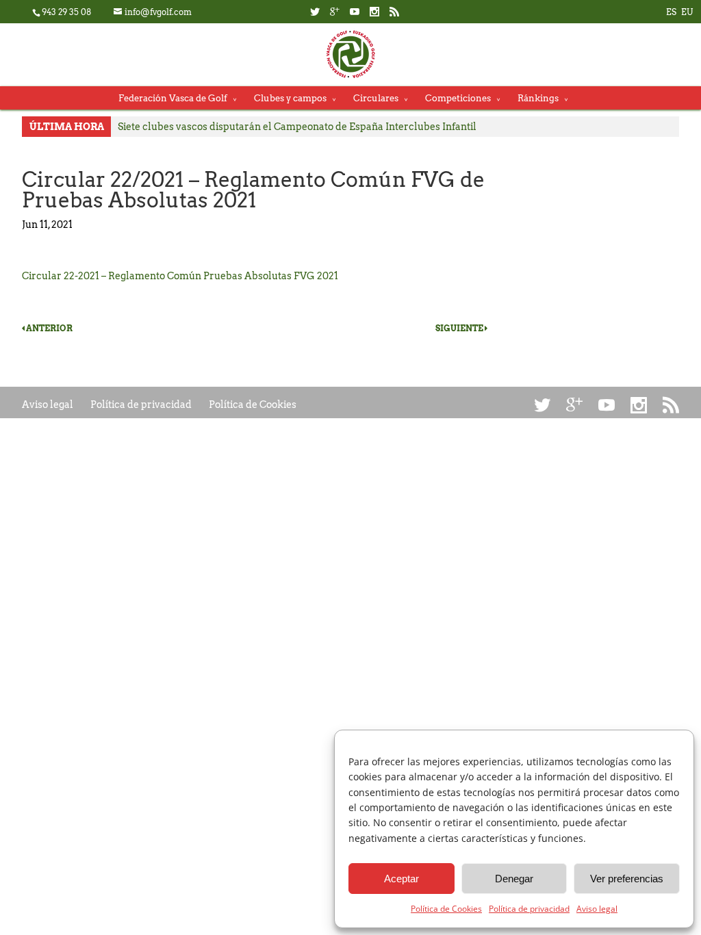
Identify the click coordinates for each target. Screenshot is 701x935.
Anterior (49, 328)
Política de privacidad (529, 908)
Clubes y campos (290, 98)
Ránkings (538, 98)
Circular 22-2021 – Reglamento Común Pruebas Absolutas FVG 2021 (180, 275)
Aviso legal (596, 908)
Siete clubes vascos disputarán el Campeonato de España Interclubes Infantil (297, 126)
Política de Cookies (446, 908)
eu (687, 12)
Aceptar (401, 878)
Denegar (514, 878)
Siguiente (460, 328)
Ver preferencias (626, 878)
